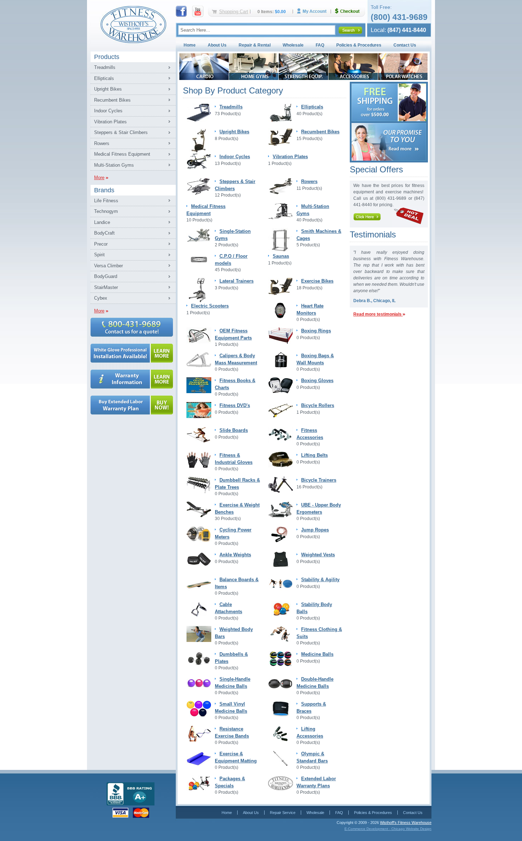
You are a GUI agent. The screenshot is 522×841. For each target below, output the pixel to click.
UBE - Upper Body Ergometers (319, 508)
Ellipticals (104, 78)
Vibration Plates (110, 121)
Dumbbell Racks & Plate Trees (237, 483)
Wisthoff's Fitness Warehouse (405, 822)
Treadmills (104, 67)
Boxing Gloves (317, 380)
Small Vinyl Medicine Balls (231, 707)
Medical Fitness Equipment (122, 154)
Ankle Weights (235, 554)
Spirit (99, 254)
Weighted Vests (318, 554)
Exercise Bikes (317, 281)
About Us (217, 45)
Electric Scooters (210, 306)
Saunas (281, 256)
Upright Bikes (108, 89)
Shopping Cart (233, 11)
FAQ (320, 45)
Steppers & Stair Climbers (121, 132)
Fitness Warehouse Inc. (133, 24)
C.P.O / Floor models (231, 259)
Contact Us (404, 45)
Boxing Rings (316, 330)
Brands (104, 190)
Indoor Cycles (108, 110)
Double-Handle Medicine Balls (315, 682)
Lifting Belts (314, 455)
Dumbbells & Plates (231, 658)
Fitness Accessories (310, 434)
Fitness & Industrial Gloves (233, 458)
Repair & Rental (255, 45)
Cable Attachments (228, 608)
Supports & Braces (311, 707)
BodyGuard (105, 276)
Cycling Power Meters (233, 533)
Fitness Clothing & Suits (319, 633)
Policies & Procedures (358, 45)
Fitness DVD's (234, 405)
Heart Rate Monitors (310, 309)
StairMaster (106, 287)
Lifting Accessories (310, 732)
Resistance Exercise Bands (232, 732)
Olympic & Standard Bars (312, 757)
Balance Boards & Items (237, 583)
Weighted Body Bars (234, 633)
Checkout (350, 11)
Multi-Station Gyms (114, 165)
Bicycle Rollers (317, 405)
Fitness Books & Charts (235, 384)
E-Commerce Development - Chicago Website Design (387, 829)
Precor (101, 244)
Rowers (101, 143)
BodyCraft (104, 233)
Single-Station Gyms (233, 235)
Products (106, 56)
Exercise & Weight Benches (237, 508)
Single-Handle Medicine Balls (232, 682)
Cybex (100, 298)
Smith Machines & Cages (319, 235)
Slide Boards (233, 430)
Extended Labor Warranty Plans (316, 782)
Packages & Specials (230, 782)
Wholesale (293, 45)
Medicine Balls (317, 654)
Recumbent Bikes (112, 100)
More (99, 177)
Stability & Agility (320, 579)
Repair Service (282, 812)
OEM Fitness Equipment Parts (233, 334)
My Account (314, 11)
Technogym (106, 211)
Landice (102, 222)
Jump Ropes (315, 529)
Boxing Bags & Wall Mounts (315, 359)
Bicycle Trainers (318, 480)
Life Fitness (106, 200)
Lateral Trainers (236, 281)
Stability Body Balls (314, 608)
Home (190, 45)
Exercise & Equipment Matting (236, 757)
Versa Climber (108, 265)
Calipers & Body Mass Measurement (236, 359)
